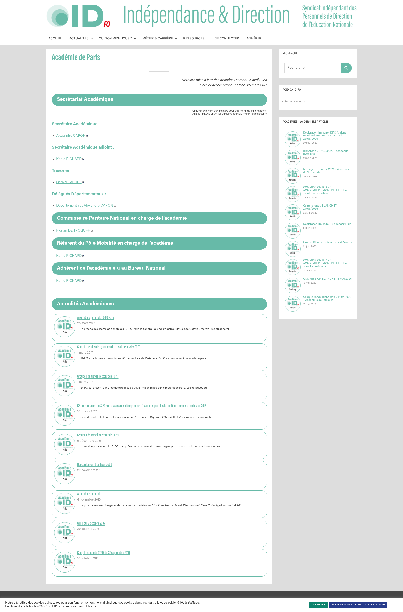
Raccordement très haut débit (94, 465)
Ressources (193, 38)
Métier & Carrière (157, 38)
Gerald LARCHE (69, 182)
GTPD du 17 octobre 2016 (91, 523)
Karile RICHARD (69, 159)
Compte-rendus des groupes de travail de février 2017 (108, 347)
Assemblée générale (89, 494)
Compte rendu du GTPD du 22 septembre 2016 (103, 553)
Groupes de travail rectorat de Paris (98, 376)
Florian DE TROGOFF (73, 231)
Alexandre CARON (71, 136)
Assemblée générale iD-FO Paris (95, 318)
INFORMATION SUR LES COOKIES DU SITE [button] (358, 604)
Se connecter (227, 38)
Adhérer (254, 38)
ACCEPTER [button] (318, 604)
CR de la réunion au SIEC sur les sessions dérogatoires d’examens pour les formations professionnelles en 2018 (141, 406)
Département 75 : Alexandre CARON (84, 206)
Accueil (55, 38)
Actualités (79, 38)
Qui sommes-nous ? (115, 38)
